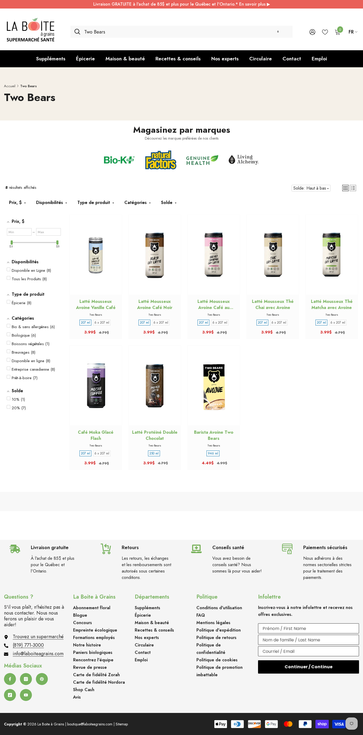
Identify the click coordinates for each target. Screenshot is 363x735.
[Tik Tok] (10, 695)
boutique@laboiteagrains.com (89, 724)
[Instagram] (26, 679)
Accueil (9, 86)
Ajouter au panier (95, 260)
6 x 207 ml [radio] (101, 322)
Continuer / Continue (308, 667)
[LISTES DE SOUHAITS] (325, 32)
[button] (278, 32)
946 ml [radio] (213, 453)
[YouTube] (26, 695)
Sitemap (122, 724)
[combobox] (186, 32)
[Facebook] (10, 679)
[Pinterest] (42, 679)
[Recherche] (181, 32)
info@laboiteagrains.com (38, 653)
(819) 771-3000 (28, 645)
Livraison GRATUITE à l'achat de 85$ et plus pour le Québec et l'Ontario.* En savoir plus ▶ (181, 4)
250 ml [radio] (154, 453)
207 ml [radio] (85, 322)
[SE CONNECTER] (312, 32)
